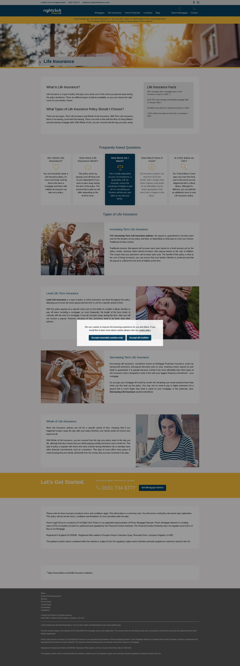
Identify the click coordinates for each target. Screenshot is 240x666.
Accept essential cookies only (107, 337)
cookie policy (145, 330)
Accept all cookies (139, 337)
